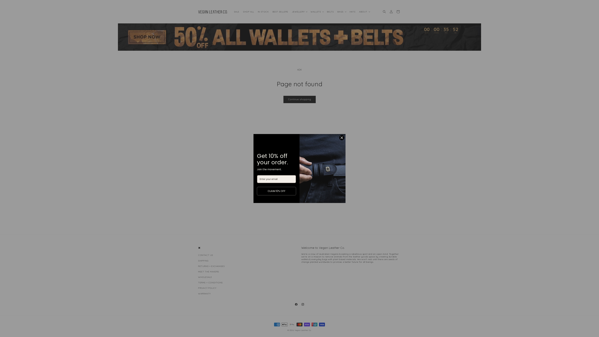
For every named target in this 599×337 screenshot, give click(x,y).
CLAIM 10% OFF (276, 191)
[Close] (342, 138)
